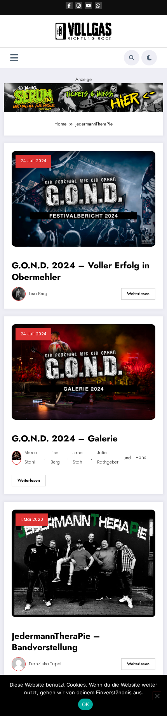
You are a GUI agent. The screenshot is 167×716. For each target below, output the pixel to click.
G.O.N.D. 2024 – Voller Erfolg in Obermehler (81, 271)
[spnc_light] (149, 57)
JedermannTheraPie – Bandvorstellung (56, 641)
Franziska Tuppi (45, 664)
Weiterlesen (138, 294)
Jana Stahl (78, 457)
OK (85, 704)
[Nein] (157, 696)
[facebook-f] (69, 5)
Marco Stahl (30, 457)
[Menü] (14, 58)
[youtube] (88, 5)
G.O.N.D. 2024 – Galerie (65, 438)
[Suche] (131, 58)
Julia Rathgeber (107, 457)
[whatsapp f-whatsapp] (98, 5)
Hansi (142, 457)
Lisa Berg (38, 294)
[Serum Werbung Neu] (83, 97)
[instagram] (78, 5)
